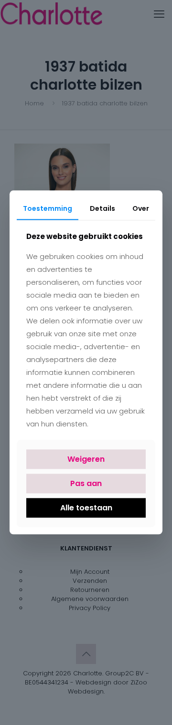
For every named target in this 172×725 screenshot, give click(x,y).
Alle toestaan (86, 507)
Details (102, 208)
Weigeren (86, 459)
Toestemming (47, 208)
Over (140, 208)
